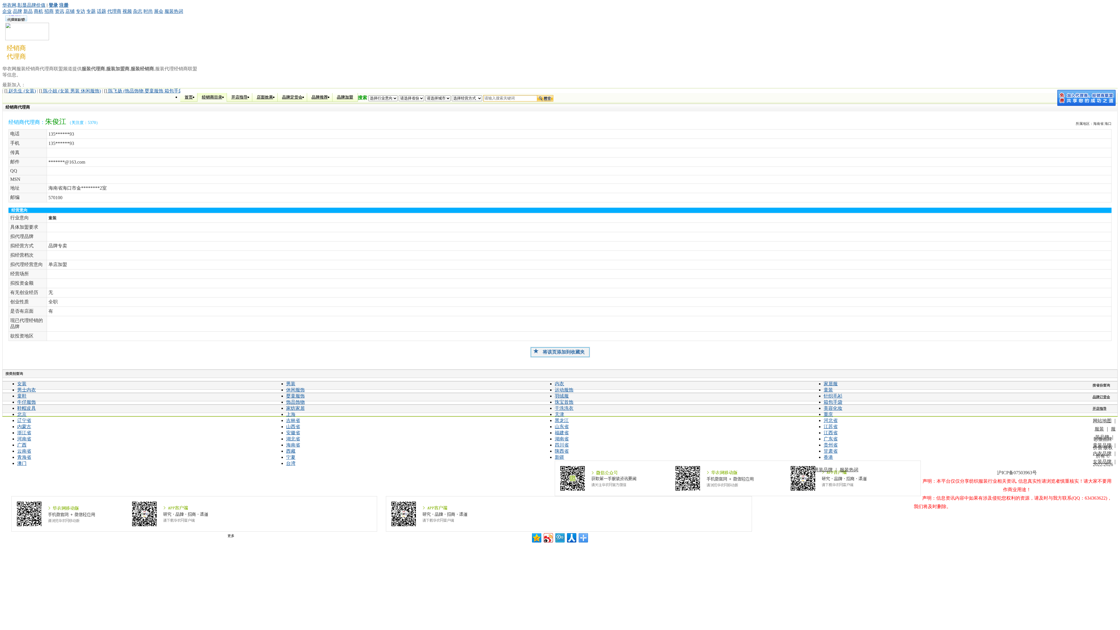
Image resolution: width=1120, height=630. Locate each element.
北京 (22, 414)
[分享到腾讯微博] (559, 537)
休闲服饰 (295, 389)
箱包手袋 (833, 402)
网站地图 (1102, 420)
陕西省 (562, 451)
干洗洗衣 (564, 408)
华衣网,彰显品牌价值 (24, 5)
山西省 (293, 426)
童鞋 (22, 395)
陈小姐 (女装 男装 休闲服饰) (70, 90)
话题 (101, 11)
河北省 (831, 420)
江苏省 (831, 426)
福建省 (562, 432)
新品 (28, 11)
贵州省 (831, 444)
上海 (290, 414)
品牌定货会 (292, 97)
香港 (828, 457)
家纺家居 (295, 408)
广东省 (831, 438)
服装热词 (173, 11)
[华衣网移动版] (194, 514)
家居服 (831, 383)
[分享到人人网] (571, 537)
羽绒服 (562, 395)
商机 (38, 11)
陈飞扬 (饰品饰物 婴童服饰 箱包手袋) (144, 90)
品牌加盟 (345, 97)
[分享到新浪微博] (547, 537)
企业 (7, 11)
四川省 (562, 444)
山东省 (562, 426)
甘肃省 (831, 451)
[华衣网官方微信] (738, 478)
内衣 (559, 383)
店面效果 (265, 97)
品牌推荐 (320, 97)
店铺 (70, 11)
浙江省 (24, 432)
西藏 (290, 451)
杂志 (137, 11)
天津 (559, 414)
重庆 (828, 414)
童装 (828, 389)
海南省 (293, 444)
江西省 (831, 432)
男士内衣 (26, 389)
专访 (80, 11)
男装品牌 (823, 469)
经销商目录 (212, 97)
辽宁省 (24, 420)
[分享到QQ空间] (536, 537)
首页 (189, 97)
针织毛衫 (833, 395)
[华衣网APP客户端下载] (569, 514)
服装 (1099, 428)
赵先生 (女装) (20, 90)
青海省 (24, 457)
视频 (127, 11)
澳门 (22, 463)
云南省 (24, 451)
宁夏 (290, 457)
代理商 (114, 11)
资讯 (59, 11)
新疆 (559, 457)
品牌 (17, 11)
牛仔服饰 (26, 402)
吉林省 (293, 420)
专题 (91, 11)
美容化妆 (833, 408)
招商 (49, 11)
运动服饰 (564, 389)
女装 (22, 383)
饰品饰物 (295, 402)
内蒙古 (24, 426)
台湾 (290, 463)
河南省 (24, 438)
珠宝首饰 (564, 402)
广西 (22, 444)
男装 (290, 383)
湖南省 (562, 438)
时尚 (148, 11)
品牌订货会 (1101, 397)
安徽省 (293, 432)
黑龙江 (562, 420)
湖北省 (293, 438)
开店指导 (239, 97)
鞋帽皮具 (26, 408)
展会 (158, 11)
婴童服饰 (295, 395)
